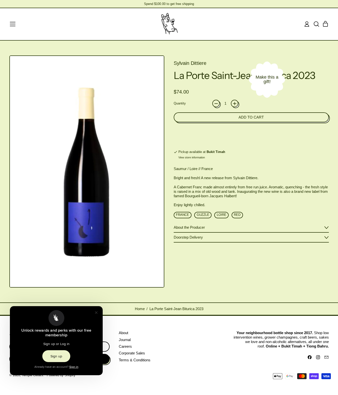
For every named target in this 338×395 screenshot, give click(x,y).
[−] (216, 103)
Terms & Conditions (134, 360)
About (123, 333)
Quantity (180, 103)
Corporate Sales (132, 353)
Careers (125, 346)
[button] (316, 24)
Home (140, 309)
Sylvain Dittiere (190, 63)
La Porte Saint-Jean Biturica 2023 (176, 309)
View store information (191, 157)
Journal (125, 340)
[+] (234, 103)
